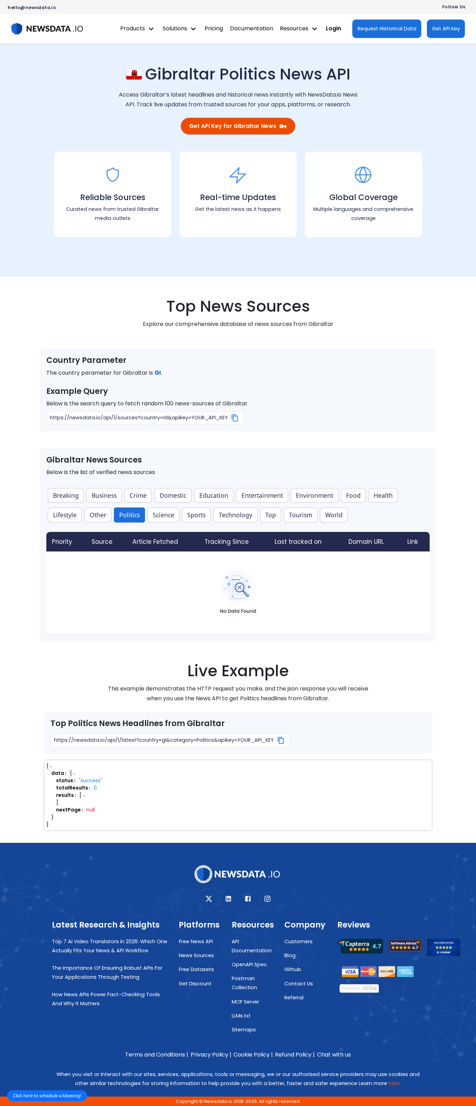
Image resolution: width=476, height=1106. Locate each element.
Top (270, 515)
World (334, 515)
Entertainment (262, 495)
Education (213, 495)
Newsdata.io (218, 1101)
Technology (235, 515)
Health (383, 495)
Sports (196, 515)
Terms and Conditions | (156, 1055)
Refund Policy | (295, 1055)
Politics (129, 515)
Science (163, 515)
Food (353, 495)
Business (104, 495)
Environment (314, 495)
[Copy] (235, 418)
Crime (138, 495)
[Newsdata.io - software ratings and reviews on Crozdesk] (448, 949)
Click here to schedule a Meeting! (47, 1095)
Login (333, 28)
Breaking (66, 495)
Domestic (173, 495)
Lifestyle (65, 515)
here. (395, 1083)
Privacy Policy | (211, 1055)
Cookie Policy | (253, 1055)
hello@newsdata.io (32, 7)
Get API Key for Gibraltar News (232, 126)
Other (98, 515)
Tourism (300, 515)
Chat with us (334, 1055)
